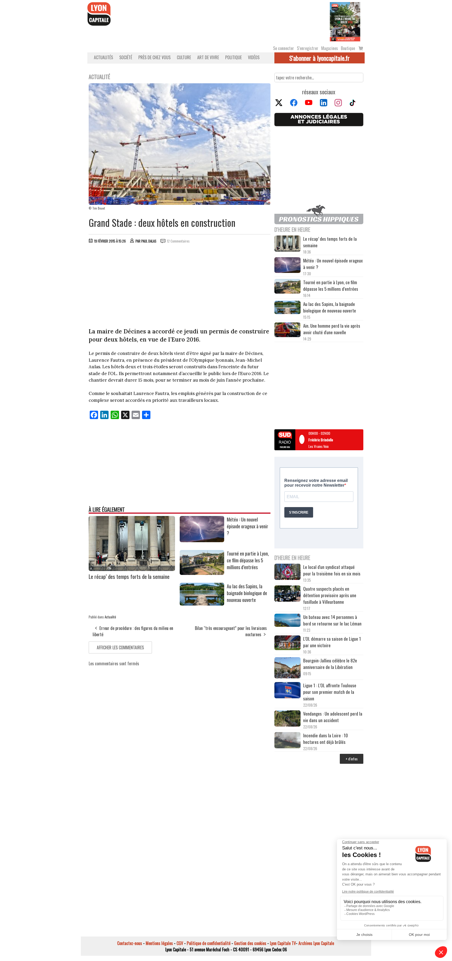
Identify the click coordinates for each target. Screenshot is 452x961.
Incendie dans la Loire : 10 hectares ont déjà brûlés (325, 738)
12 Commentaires (178, 241)
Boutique (348, 48)
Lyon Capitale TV (283, 943)
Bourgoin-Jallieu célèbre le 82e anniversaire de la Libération (330, 663)
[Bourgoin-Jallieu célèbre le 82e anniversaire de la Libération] (287, 668)
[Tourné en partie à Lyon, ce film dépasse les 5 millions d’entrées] (202, 573)
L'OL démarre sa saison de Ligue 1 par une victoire (332, 642)
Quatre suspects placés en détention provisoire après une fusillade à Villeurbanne (329, 595)
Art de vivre (208, 57)
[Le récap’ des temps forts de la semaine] (132, 569)
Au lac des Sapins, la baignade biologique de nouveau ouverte (247, 593)
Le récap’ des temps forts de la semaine (129, 576)
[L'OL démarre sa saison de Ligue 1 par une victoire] (287, 643)
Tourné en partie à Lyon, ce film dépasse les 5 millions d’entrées (248, 560)
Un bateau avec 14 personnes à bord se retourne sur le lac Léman (333, 620)
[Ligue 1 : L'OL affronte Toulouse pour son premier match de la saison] (287, 691)
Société (125, 57)
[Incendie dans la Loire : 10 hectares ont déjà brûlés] (287, 741)
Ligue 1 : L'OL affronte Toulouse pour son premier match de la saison (329, 692)
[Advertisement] (180, 286)
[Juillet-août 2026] (345, 21)
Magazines (329, 48)
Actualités (103, 57)
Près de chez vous (154, 57)
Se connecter (283, 48)
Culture (184, 57)
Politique (233, 57)
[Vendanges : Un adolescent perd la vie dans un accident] (287, 719)
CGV (180, 943)
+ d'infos (352, 758)
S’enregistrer (307, 48)
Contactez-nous (129, 943)
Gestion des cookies (250, 943)
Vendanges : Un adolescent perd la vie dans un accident (332, 716)
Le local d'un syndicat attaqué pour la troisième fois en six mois (331, 570)
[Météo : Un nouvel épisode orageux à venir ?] (202, 540)
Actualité (110, 616)
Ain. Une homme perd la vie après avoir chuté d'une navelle (331, 329)
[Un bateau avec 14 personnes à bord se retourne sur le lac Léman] (287, 621)
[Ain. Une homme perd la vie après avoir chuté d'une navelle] (287, 330)
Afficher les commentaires (120, 647)
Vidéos (253, 57)
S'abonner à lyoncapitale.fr (319, 58)
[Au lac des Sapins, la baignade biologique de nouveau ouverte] (202, 604)
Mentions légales (159, 943)
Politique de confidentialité (208, 943)
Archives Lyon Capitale (316, 943)
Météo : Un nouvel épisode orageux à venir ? (247, 526)
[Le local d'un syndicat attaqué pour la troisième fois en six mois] (287, 572)
